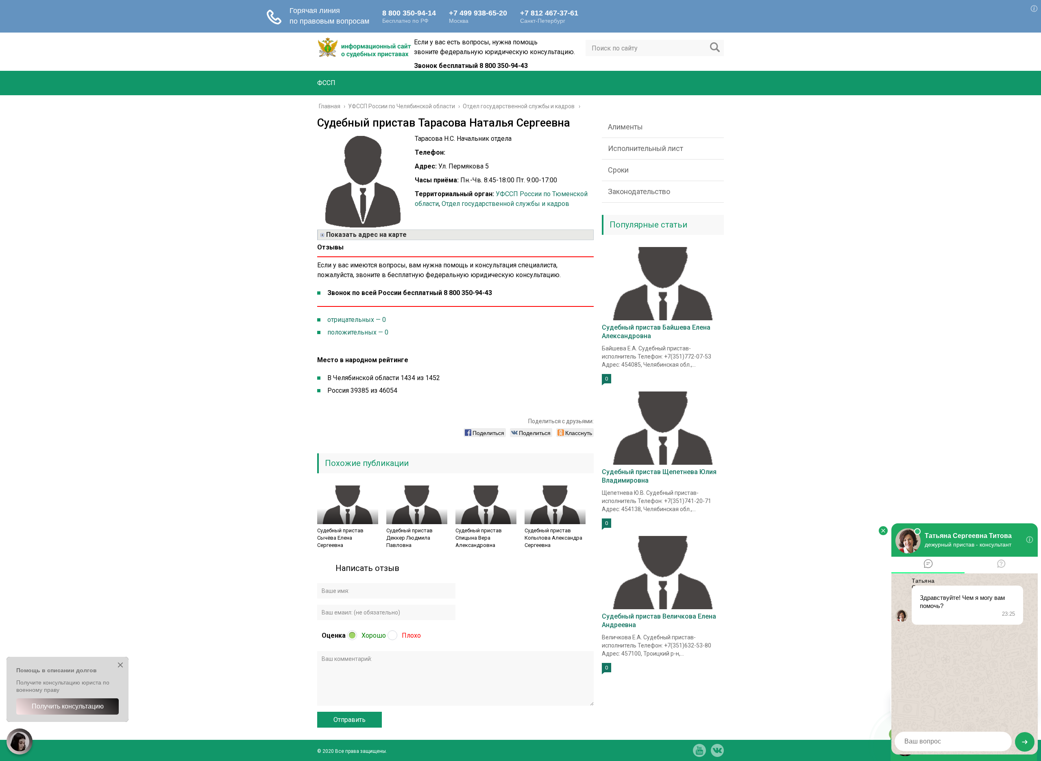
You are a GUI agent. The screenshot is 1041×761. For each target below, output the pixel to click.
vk (717, 750)
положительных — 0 (357, 332)
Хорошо (374, 635)
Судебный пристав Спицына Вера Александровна (478, 537)
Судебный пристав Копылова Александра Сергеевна (553, 537)
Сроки (618, 170)
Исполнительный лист (645, 148)
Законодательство (639, 191)
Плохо (411, 635)
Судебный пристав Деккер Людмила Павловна (409, 537)
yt (699, 750)
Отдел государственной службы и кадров (505, 204)
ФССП (326, 83)
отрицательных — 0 (356, 320)
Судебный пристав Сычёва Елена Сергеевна (340, 537)
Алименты (625, 126)
